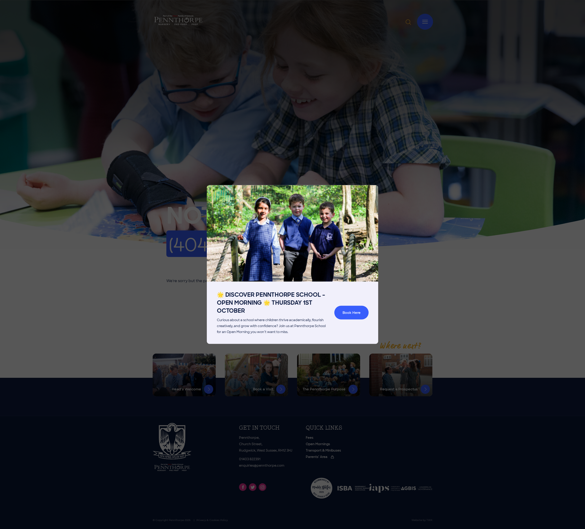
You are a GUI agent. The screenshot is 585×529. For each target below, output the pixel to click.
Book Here (352, 312)
